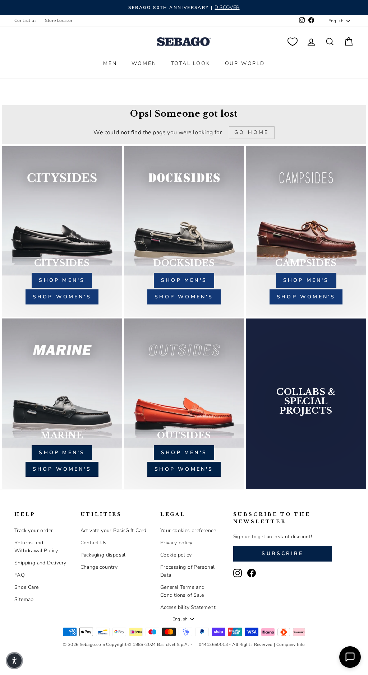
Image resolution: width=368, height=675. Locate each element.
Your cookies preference (188, 530)
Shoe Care (26, 587)
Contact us (25, 20)
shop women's (62, 296)
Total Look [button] (191, 63)
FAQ (19, 575)
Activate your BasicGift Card (113, 530)
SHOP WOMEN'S (62, 469)
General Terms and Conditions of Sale (182, 591)
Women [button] (144, 63)
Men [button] (110, 63)
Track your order (33, 530)
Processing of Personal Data (187, 571)
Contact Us (93, 542)
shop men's (62, 280)
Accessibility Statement (188, 607)
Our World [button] (245, 63)
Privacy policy (176, 542)
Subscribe (282, 553)
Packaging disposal (103, 554)
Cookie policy (176, 554)
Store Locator (58, 20)
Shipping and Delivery (40, 562)
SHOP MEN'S (62, 452)
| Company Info (289, 644)
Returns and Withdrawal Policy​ (36, 546)
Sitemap (24, 599)
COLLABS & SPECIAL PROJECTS (306, 401)
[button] (14, 660)
